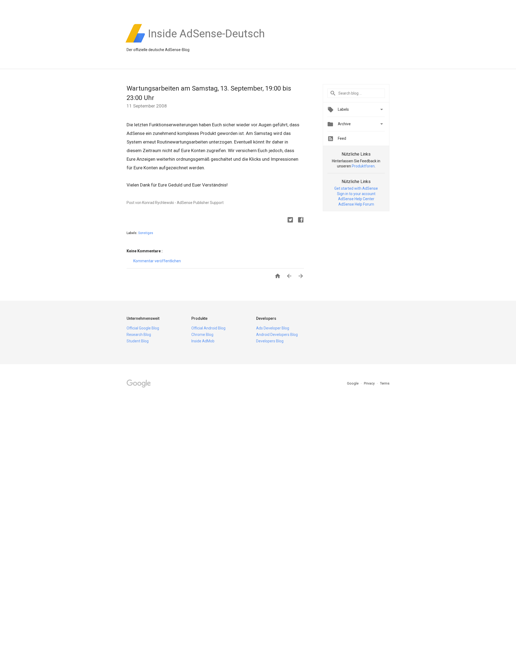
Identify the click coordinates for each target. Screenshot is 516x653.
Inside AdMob (202, 341)
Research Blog (139, 334)
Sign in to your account (356, 194)
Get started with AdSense (356, 188)
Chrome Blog (202, 334)
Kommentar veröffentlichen (157, 261)
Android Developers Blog (277, 334)
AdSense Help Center (356, 199)
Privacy (369, 383)
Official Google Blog (143, 328)
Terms (384, 383)
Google (353, 383)
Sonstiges (145, 233)
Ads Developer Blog (272, 328)
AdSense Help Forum (356, 204)
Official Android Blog (208, 328)
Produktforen (363, 166)
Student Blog (138, 341)
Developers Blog (270, 341)
